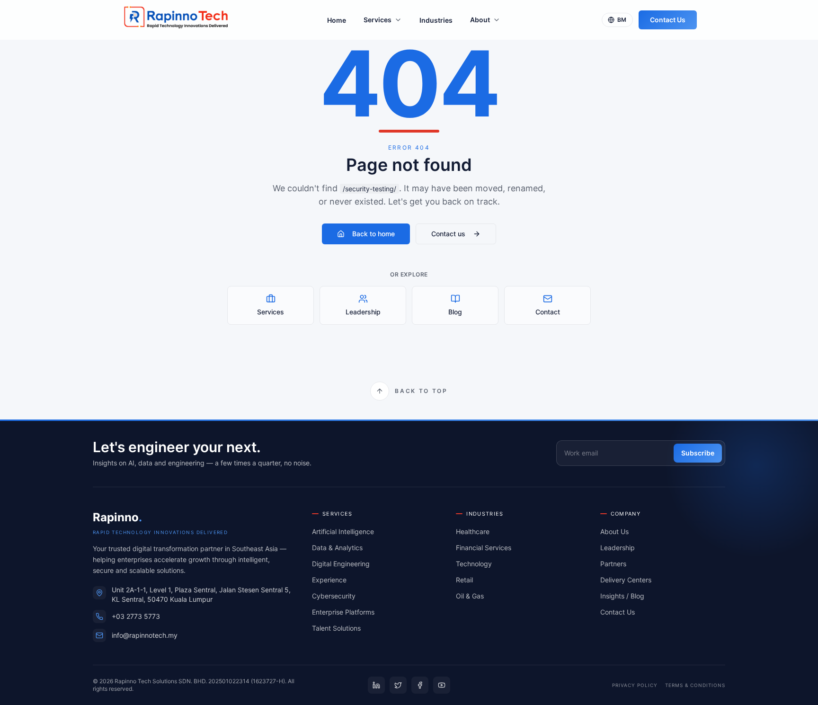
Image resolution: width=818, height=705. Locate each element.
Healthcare (472, 531)
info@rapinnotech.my (145, 635)
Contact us (448, 234)
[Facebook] (419, 685)
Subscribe (697, 453)
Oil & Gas (470, 596)
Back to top (421, 390)
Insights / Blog (622, 596)
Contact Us (667, 20)
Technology (474, 564)
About (480, 20)
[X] (398, 685)
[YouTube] (441, 685)
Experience (329, 580)
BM (622, 19)
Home (336, 20)
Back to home (373, 234)
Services (377, 20)
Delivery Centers (625, 580)
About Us (614, 531)
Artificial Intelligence (343, 531)
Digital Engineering (341, 564)
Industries (436, 20)
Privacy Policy (635, 685)
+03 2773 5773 (136, 616)
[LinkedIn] (376, 685)
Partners (613, 564)
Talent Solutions (336, 628)
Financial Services (483, 548)
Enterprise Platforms (343, 612)
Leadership (617, 548)
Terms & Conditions (695, 685)
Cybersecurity (334, 596)
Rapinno (117, 517)
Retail (464, 580)
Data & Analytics (337, 548)
